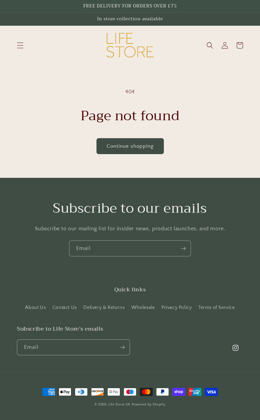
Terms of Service (216, 307)
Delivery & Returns (104, 307)
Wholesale (143, 307)
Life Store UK (119, 404)
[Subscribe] (183, 248)
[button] (20, 45)
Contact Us (64, 307)
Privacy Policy (176, 307)
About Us (35, 307)
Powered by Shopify (149, 404)
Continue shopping (130, 146)
